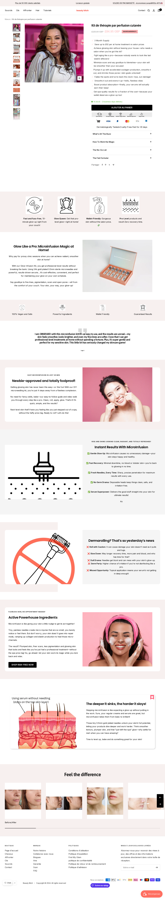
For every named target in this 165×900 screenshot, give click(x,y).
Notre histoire (39, 850)
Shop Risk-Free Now (22, 665)
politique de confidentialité (80, 860)
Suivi (35, 867)
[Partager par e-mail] (113, 165)
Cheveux (9, 854)
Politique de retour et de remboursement (87, 864)
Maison (8, 19)
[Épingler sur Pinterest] (105, 165)
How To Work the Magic (103, 142)
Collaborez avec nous (43, 854)
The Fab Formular (101, 158)
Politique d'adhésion (77, 867)
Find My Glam (74, 857)
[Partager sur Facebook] (102, 165)
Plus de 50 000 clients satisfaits (27, 3)
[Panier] (159, 10)
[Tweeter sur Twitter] (109, 165)
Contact (141, 10)
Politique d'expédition (78, 854)
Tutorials (47, 10)
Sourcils (8, 10)
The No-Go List (100, 150)
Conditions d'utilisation (78, 850)
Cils (17, 10)
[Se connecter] (154, 11)
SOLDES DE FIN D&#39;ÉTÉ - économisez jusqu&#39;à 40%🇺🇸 (138, 3)
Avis (35, 860)
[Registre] (157, 867)
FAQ (35, 870)
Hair (37, 10)
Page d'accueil (11, 850)
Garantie (37, 864)
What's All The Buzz (102, 134)
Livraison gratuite (83, 3)
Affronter (27, 10)
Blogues (37, 857)
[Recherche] (149, 10)
